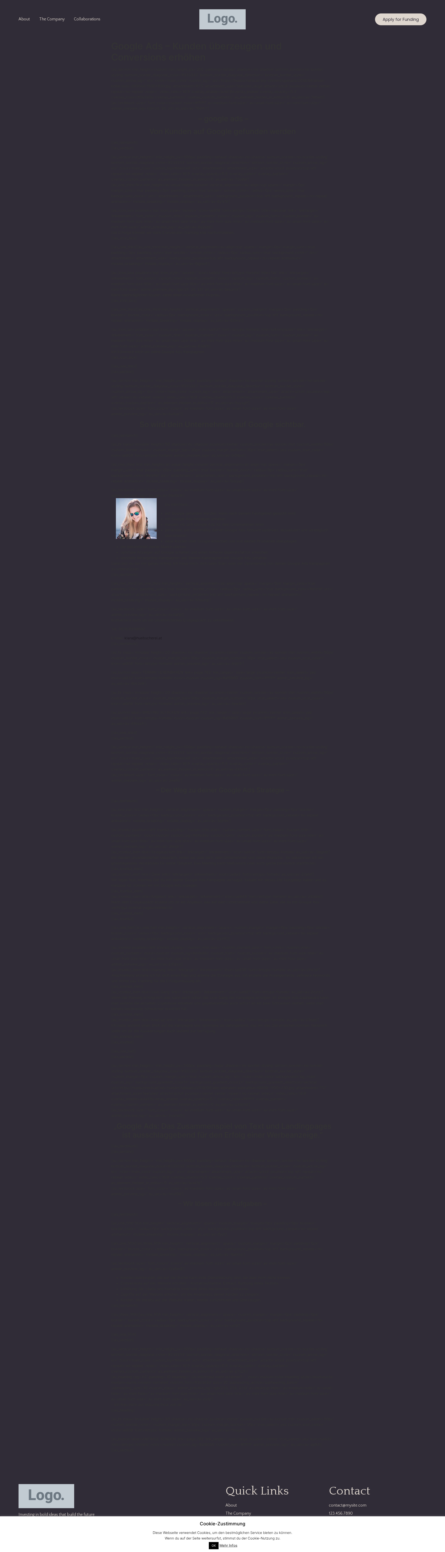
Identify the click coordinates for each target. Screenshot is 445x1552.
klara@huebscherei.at (143, 638)
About (24, 19)
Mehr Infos (228, 1545)
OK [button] (214, 1545)
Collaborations (87, 19)
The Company (52, 19)
